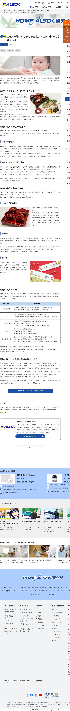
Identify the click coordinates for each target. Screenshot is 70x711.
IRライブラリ (56, 619)
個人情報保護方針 (30, 702)
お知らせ (38, 616)
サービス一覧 (24, 616)
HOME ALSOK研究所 (38, 10)
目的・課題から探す (26, 609)
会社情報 (39, 606)
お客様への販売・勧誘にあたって (26, 620)
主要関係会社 (40, 628)
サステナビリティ (57, 625)
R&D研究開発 (40, 619)
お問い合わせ (25, 681)
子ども (48, 10)
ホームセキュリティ (10, 609)
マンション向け (9, 620)
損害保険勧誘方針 (58, 702)
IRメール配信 (56, 634)
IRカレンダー (56, 631)
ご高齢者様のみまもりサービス (10, 624)
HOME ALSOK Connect (26, 475)
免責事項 (54, 640)
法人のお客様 (25, 606)
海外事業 (38, 612)
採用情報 (39, 681)
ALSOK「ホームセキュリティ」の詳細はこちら (30, 390)
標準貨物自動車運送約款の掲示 (36, 704)
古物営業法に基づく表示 (53, 704)
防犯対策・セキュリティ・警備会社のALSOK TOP (16, 10)
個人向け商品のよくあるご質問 (10, 632)
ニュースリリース (41, 609)
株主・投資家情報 (58, 606)
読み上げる (41, 3)
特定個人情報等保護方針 (44, 702)
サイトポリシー (19, 702)
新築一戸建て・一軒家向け (10, 617)
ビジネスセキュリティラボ (26, 625)
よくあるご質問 (56, 637)
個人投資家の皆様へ (58, 612)
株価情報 (54, 628)
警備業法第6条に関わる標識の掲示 (16, 704)
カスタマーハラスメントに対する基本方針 (36, 706)
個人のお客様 (9, 606)
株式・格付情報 (56, 622)
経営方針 (54, 609)
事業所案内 (39, 622)
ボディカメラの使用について (14, 706)
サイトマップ (8, 702)
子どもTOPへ (30, 447)
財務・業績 (55, 616)
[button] (55, 695)
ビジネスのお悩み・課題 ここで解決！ (26, 630)
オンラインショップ (10, 682)
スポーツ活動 (40, 625)
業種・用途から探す (26, 612)
